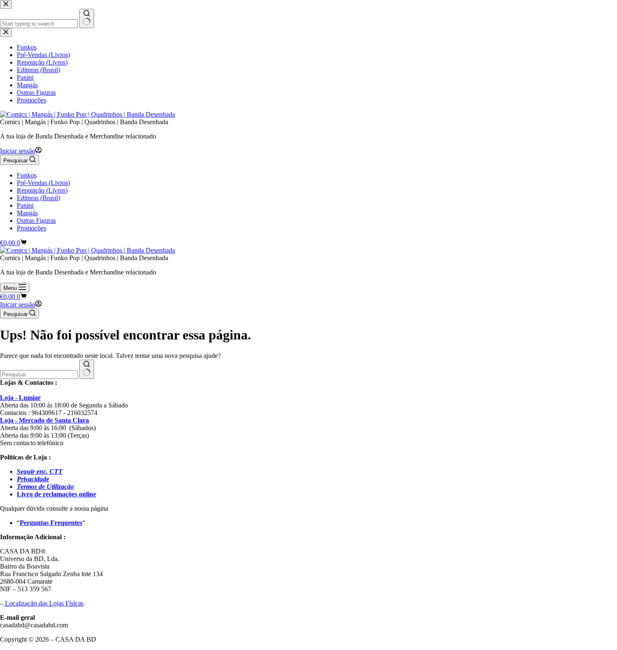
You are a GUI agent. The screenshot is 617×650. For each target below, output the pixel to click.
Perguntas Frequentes (51, 522)
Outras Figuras (36, 220)
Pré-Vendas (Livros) (43, 182)
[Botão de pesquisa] (86, 369)
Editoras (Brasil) (38, 197)
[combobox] (39, 374)
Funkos (27, 175)
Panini (25, 205)
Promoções (31, 228)
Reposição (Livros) (42, 190)
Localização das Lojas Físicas (43, 603)
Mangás (27, 213)
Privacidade (33, 479)
